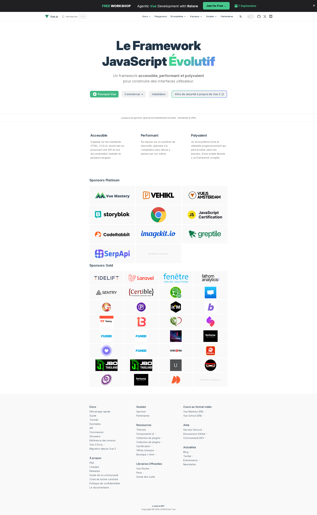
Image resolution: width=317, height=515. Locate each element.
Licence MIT (158, 506)
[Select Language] (240, 16)
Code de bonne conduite (103, 479)
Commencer (132, 94)
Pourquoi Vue (107, 94)
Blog (185, 452)
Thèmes (141, 429)
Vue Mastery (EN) (193, 411)
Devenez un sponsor (158, 254)
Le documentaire (99, 487)
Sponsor (141, 411)
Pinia (139, 472)
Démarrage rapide (99, 411)
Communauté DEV (193, 438)
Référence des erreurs (102, 440)
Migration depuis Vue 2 (102, 448)
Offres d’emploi (145, 450)
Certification (143, 446)
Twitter (187, 456)
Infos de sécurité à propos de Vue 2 (198, 94)
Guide (92, 415)
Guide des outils (145, 476)
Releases (94, 471)
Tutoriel (93, 419)
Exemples (95, 424)
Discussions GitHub (194, 433)
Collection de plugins (148, 438)
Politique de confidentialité (104, 483)
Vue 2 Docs (96, 444)
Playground (161, 16)
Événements (190, 460)
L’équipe (94, 466)
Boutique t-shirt (145, 454)
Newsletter (189, 464)
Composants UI (145, 433)
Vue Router (142, 468)
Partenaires (227, 16)
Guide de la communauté (103, 475)
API (91, 428)
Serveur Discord (192, 429)
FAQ (91, 462)
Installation (158, 94)
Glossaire (94, 436)
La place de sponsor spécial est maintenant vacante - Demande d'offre (158, 117)
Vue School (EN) (192, 415)
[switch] (250, 16)
